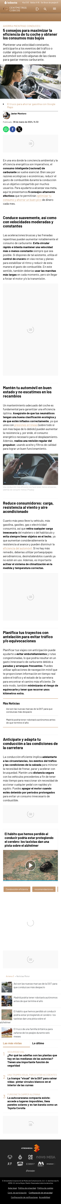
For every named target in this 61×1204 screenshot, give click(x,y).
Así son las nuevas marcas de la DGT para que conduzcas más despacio (29, 710)
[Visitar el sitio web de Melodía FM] (40, 1164)
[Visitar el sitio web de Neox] (30, 1157)
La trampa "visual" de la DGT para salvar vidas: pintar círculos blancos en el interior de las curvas (32, 1082)
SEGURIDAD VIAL (16, 1051)
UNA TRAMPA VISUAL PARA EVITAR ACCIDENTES (32, 1074)
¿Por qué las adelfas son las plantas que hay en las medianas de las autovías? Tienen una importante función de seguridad (32, 1060)
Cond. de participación (17, 1193)
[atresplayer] (37, 9)
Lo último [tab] (38, 1043)
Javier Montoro (18, 113)
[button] (45, 9)
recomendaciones (43, 889)
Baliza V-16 (34, 2)
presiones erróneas (26, 425)
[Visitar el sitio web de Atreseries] (9, 1164)
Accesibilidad (44, 1197)
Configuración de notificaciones (24, 1197)
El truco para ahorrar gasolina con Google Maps (31, 105)
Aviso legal (12, 1188)
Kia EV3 (25, 2)
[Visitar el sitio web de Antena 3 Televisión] (9, 1157)
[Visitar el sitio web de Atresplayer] (51, 1164)
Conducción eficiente (17, 889)
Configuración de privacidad (40, 1193)
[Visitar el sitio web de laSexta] (20, 1157)
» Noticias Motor (22, 976)
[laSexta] (11, 2)
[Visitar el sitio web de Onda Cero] (20, 1164)
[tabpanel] (30, 1080)
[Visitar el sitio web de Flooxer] (30, 1171)
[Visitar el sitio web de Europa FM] (30, 1164)
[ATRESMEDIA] (30, 1148)
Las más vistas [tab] (12, 1043)
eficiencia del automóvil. (18, 548)
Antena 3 (10, 976)
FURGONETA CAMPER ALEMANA (23, 1094)
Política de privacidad (27, 1188)
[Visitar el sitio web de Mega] (51, 1157)
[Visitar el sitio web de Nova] (40, 1157)
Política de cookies (45, 1188)
